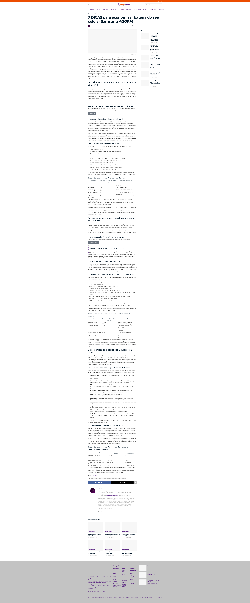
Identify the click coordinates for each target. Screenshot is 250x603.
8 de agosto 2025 (153, 52)
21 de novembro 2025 (109, 555)
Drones (123, 568)
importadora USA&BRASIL (112, 495)
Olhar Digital (94, 475)
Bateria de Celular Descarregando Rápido (108, 478)
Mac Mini (115, 578)
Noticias (124, 582)
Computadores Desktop (117, 9)
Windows (132, 587)
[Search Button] (160, 5)
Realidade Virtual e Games (124, 585)
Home (89, 13)
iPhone (114, 576)
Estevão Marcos (96, 25)
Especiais (161, 9)
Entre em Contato (101, 1)
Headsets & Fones (115, 570)
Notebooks (137, 9)
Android (131, 571)
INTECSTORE (129, 494)
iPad (114, 574)
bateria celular (94, 478)
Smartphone (153, 9)
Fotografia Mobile (132, 577)
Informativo (124, 577)
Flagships (132, 575)
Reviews (123, 574)
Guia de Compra (123, 571)
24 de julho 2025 (153, 77)
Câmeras (105, 9)
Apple (99, 9)
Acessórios (116, 568)
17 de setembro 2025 (154, 68)
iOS (130, 580)
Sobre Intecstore (92, 1)
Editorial (91, 9)
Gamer (131, 579)
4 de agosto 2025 (153, 42)
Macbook (115, 581)
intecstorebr (139, 597)
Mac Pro (115, 579)
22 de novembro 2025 (126, 537)
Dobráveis (132, 573)
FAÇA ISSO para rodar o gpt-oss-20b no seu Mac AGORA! (155, 57)
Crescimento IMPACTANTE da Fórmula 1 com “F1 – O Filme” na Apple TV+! (155, 48)
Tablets (145, 9)
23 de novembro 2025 (92, 537)
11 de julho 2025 (153, 86)
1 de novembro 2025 (106, 25)
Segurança (132, 568)
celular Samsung (122, 478)
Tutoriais (132, 585)
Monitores (129, 9)
